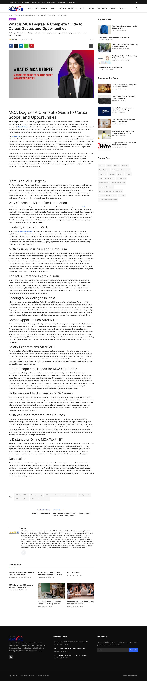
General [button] (113, 8)
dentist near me (103, 183)
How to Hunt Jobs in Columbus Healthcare (69, 649)
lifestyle (116, 165)
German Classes (73, 572)
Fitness (128, 174)
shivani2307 (41, 577)
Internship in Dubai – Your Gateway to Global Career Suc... (80, 603)
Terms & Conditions (130, 676)
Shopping (112, 174)
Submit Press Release (48, 2)
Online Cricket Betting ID (106, 178)
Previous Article (44, 510)
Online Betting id (104, 170)
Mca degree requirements (68, 495)
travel (127, 170)
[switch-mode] (136, 2)
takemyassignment (14, 577)
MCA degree (16, 136)
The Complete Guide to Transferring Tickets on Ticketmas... (124, 57)
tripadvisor (115, 48)
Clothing (124, 165)
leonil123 (114, 60)
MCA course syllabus (22, 499)
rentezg (69, 606)
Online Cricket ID (117, 170)
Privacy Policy (19, 2)
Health (109, 165)
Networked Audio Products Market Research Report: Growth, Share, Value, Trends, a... (72, 514)
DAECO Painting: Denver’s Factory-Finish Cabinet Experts (124, 120)
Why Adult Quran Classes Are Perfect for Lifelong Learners (49, 603)
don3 (113, 30)
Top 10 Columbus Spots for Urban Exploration (70, 655)
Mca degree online (84, 495)
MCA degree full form (22, 495)
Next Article (57, 510)
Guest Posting (61, 2)
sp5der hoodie (121, 178)
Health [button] (52, 8)
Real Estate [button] (101, 8)
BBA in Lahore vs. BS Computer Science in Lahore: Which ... (21, 586)
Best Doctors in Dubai (118, 183)
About (27, 2)
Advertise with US (72, 2)
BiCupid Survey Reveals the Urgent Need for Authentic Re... (124, 144)
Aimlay (23, 528)
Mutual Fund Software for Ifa (107, 195)
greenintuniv (12, 590)
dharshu (69, 575)
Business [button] (71, 8)
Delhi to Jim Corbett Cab (41, 513)
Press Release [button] (40, 8)
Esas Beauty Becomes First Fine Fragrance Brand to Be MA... (123, 132)
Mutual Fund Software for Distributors (110, 191)
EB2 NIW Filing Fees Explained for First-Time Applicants (21, 573)
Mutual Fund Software (105, 187)
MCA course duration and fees (40, 499)
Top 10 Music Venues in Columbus (111, 67)
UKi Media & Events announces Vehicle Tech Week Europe (122, 109)
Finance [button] (82, 8)
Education (17, 15)
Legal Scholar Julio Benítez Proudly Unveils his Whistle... (124, 97)
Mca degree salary (36, 495)
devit (39, 606)
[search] (136, 8)
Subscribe (133, 650)
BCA (83, 207)
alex (100, 40)
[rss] (11, 657)
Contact (11, 2)
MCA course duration (51, 495)
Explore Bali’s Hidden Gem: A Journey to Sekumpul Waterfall (125, 45)
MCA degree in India (25, 231)
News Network (35, 2)
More (122, 8)
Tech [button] (91, 8)
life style (122, 195)
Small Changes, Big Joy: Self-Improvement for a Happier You (50, 573)
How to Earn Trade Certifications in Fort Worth (114, 37)
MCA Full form (23, 127)
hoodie (120, 174)
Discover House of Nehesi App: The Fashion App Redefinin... (124, 86)
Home (30, 8)
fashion (101, 165)
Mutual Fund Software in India (108, 200)
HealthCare (102, 174)
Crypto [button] (61, 8)
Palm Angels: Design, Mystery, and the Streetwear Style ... (125, 27)
